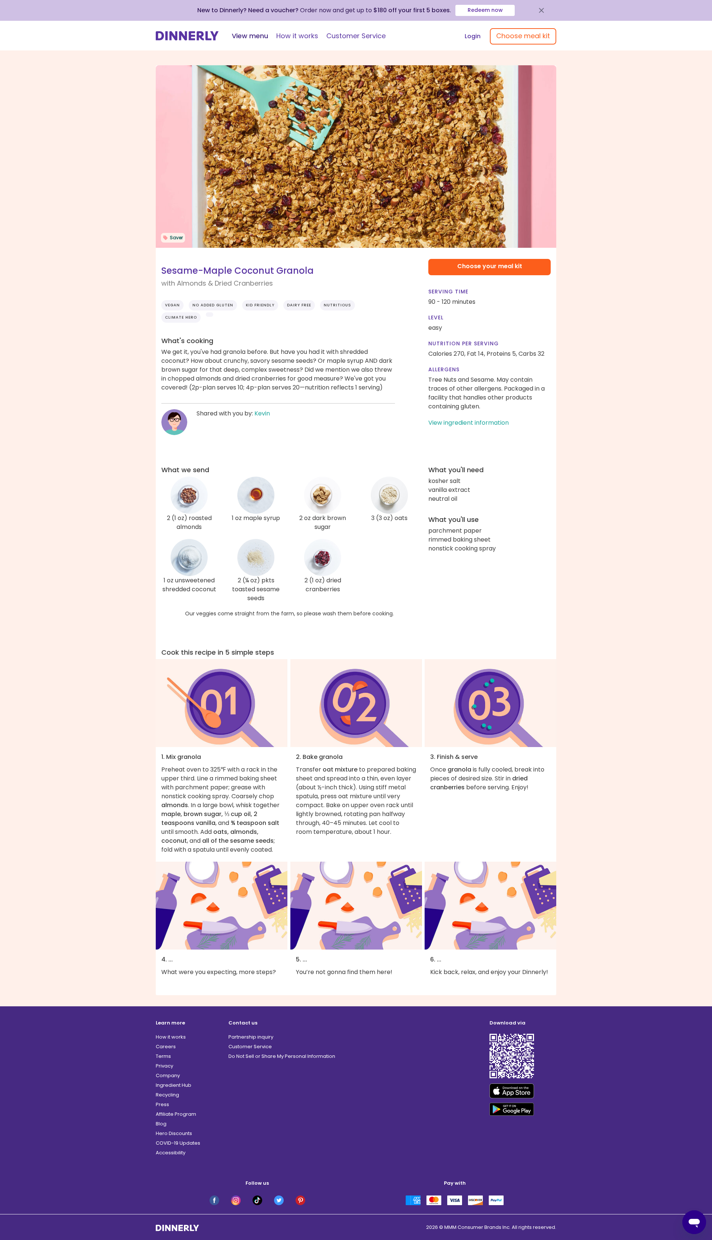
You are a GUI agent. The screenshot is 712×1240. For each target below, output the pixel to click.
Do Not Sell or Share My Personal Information (281, 1056)
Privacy (164, 1065)
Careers (166, 1046)
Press (162, 1104)
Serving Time (448, 291)
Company (168, 1075)
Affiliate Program (176, 1114)
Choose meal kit (523, 35)
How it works (297, 35)
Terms (163, 1056)
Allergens (443, 369)
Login (473, 36)
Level (436, 317)
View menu (250, 35)
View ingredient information (468, 422)
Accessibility (170, 1152)
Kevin (262, 413)
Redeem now (485, 10)
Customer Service (356, 35)
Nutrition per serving (463, 343)
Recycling (167, 1094)
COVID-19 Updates (178, 1143)
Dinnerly (187, 35)
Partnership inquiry (250, 1036)
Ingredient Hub (173, 1085)
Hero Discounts (174, 1133)
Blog (161, 1123)
